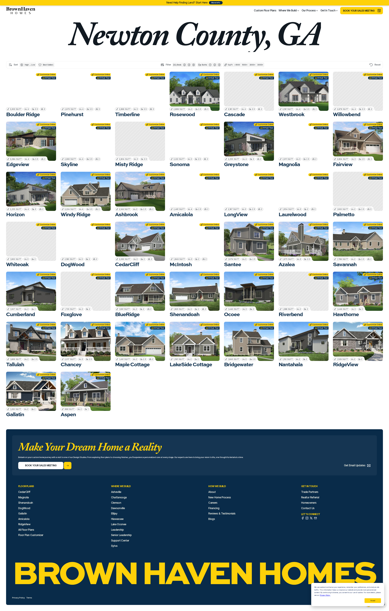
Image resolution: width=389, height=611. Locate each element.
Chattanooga (119, 497)
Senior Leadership (121, 535)
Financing (213, 508)
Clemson (116, 502)
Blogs (211, 519)
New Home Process (219, 497)
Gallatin (22, 513)
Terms (29, 598)
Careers (212, 502)
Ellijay (114, 513)
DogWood (24, 508)
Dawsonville (118, 508)
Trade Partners (309, 491)
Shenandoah (25, 502)
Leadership (117, 529)
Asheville (116, 491)
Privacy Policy (18, 598)
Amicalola (23, 519)
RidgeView (24, 524)
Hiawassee (117, 519)
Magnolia (23, 497)
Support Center (120, 540)
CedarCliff (24, 491)
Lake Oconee (118, 524)
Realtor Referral (310, 497)
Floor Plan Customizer (30, 535)
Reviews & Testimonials (221, 513)
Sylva (114, 545)
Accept (372, 600)
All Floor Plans (26, 529)
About (212, 491)
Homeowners (308, 502)
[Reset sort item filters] (371, 65)
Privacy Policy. (325, 595)
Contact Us (307, 508)
